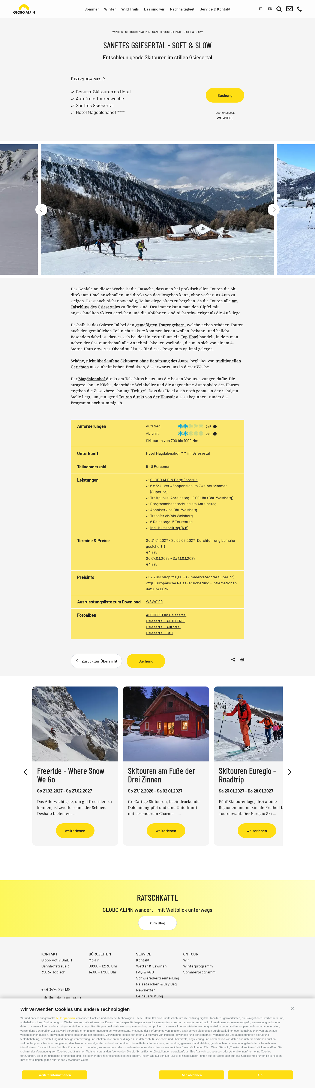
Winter (110, 9)
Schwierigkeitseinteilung (157, 978)
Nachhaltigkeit (182, 9)
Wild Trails (130, 9)
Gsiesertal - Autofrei (163, 626)
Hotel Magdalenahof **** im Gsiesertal (178, 453)
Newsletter (145, 990)
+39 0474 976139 (55, 989)
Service (143, 954)
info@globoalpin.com (61, 997)
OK (260, 1075)
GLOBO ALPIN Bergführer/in (174, 479)
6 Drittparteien (65, 1018)
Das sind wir (154, 9)
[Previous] (41, 210)
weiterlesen (75, 830)
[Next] (274, 210)
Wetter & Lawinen (151, 966)
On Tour (190, 954)
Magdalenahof (92, 378)
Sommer (91, 9)
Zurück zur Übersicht (99, 661)
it (260, 8)
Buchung (225, 95)
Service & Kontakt (215, 9)
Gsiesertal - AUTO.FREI (165, 620)
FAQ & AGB (145, 972)
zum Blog (157, 923)
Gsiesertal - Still (159, 632)
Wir (186, 960)
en (270, 8)
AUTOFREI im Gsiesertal (166, 614)
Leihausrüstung (149, 996)
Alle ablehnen (192, 1075)
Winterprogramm (198, 966)
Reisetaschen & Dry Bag (156, 984)
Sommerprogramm (199, 972)
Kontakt (143, 960)
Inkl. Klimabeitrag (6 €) (169, 527)
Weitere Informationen (55, 1075)
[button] (293, 1008)
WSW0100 (154, 601)
